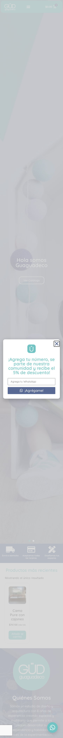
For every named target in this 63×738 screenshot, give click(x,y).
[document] (31, 369)
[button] (52, 727)
